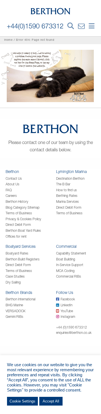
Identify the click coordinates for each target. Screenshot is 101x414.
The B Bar (63, 184)
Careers (11, 196)
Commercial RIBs (68, 276)
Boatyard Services (21, 246)
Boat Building (65, 259)
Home (8, 40)
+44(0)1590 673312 (35, 26)
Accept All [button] (51, 401)
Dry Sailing (13, 282)
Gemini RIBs (14, 316)
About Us (12, 184)
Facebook (68, 299)
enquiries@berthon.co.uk (73, 332)
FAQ (9, 190)
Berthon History (17, 201)
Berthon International (20, 299)
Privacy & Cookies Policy (23, 219)
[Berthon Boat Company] (50, 10)
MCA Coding (65, 271)
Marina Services (67, 201)
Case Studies (15, 276)
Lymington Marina (71, 171)
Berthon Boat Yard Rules (23, 230)
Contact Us (14, 178)
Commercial (66, 246)
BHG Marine (14, 305)
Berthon (12, 171)
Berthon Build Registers (23, 259)
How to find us (66, 190)
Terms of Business (19, 213)
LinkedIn (66, 305)
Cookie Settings (22, 401)
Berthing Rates (66, 196)
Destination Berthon (70, 178)
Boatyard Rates (17, 253)
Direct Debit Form (18, 224)
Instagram (68, 316)
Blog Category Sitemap (23, 207)
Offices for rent (16, 236)
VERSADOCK (16, 311)
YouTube (67, 311)
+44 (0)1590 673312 (71, 327)
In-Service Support (69, 265)
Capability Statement (71, 253)
